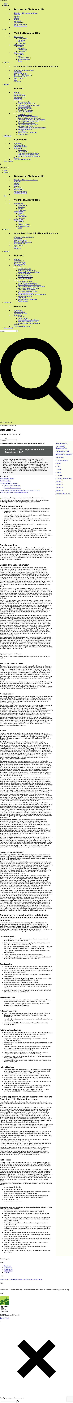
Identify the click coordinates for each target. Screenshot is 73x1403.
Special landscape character (9, 483)
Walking (20, 46)
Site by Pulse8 (4, 1318)
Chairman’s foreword (62, 451)
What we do (18, 72)
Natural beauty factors (7, 478)
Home (5, 4)
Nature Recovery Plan (25, 108)
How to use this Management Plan (61, 447)
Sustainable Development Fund (28, 154)
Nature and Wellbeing (25, 129)
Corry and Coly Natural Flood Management (31, 119)
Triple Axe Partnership (25, 111)
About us (6, 62)
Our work (6, 84)
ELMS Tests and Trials (25, 115)
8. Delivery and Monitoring (63, 478)
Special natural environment (12, 488)
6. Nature (58, 472)
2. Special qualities (61, 460)
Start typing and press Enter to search (12, 1398)
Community (17, 21)
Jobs (15, 80)
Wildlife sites (22, 43)
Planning (17, 92)
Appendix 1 (59, 481)
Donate (16, 158)
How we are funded (20, 73)
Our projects (18, 99)
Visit (5, 29)
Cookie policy (8, 1269)
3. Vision (58, 463)
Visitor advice (18, 53)
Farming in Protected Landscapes (28, 153)
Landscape (17, 14)
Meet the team (18, 78)
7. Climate (58, 475)
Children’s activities (24, 58)
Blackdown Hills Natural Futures (28, 116)
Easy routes (21, 48)
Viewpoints (21, 40)
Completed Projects (20, 113)
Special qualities (5, 481)
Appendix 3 (59, 487)
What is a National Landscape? (24, 70)
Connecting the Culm (24, 102)
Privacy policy (8, 1271)
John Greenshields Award (22, 159)
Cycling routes (22, 49)
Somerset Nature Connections (27, 132)
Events (20, 61)
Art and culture (18, 23)
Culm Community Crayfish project (28, 121)
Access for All (22, 150)
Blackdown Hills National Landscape (26, 13)
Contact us (17, 81)
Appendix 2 (59, 484)
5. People (58, 469)
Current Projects (19, 100)
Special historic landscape (12, 485)
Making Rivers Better (24, 107)
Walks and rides (19, 45)
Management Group (20, 76)
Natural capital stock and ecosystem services (14, 492)
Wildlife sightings (19, 145)
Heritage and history (20, 24)
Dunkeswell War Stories (25, 126)
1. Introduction (59, 457)
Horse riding (22, 51)
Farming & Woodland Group (27, 103)
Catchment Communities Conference (29, 118)
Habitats (16, 16)
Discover (6, 5)
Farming (16, 19)
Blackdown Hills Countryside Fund (29, 156)
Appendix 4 (59, 490)
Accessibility (8, 1267)
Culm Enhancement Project (26, 123)
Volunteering (18, 143)
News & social (8, 161)
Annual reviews (19, 94)
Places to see (18, 37)
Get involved (7, 136)
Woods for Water (23, 134)
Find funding (18, 148)
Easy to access (22, 38)
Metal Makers (22, 131)
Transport (21, 54)
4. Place (58, 466)
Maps (19, 56)
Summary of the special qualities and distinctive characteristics (19, 490)
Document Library (19, 95)
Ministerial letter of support (63, 454)
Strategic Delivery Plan (62, 493)
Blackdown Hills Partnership (23, 75)
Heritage (20, 41)
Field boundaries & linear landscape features (32, 127)
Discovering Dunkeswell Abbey (28, 124)
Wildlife (16, 18)
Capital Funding (23, 151)
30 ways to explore (24, 59)
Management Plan (20, 97)
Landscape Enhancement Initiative (29, 105)
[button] (4, 1)
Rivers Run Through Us (25, 110)
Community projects (20, 146)
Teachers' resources (20, 26)
